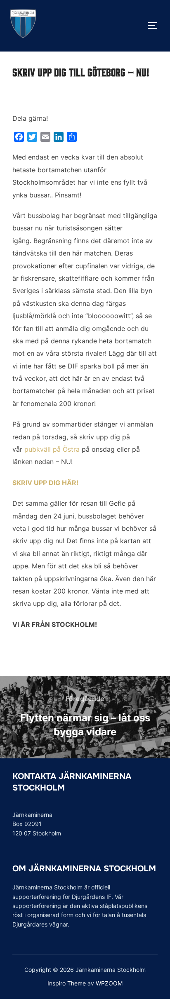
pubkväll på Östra (52, 449)
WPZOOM (109, 983)
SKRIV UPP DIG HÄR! (45, 483)
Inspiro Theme (66, 983)
